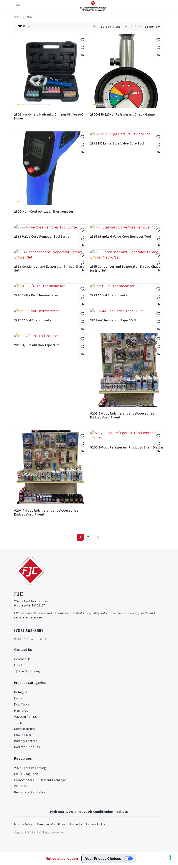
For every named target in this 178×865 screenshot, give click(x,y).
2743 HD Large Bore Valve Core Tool (117, 143)
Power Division (24, 735)
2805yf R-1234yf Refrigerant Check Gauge (122, 114)
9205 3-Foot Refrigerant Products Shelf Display (126, 447)
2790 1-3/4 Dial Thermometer (36, 295)
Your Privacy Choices (103, 858)
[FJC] (93, 6)
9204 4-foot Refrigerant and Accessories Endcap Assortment (46, 512)
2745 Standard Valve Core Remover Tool (120, 237)
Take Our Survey (28, 671)
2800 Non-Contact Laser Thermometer (43, 211)
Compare (82, 47)
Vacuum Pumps (25, 717)
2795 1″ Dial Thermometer (33, 320)
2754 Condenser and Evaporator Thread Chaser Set (50, 268)
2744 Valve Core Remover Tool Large (41, 237)
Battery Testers (25, 741)
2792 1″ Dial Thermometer (109, 295)
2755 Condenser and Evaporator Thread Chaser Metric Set (126, 268)
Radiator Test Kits (27, 747)
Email (18, 665)
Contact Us (22, 659)
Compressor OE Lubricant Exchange (40, 780)
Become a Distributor (29, 792)
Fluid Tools (21, 704)
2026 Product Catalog (30, 768)
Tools (18, 723)
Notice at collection (61, 858)
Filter (27, 26)
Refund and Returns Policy (87, 824)
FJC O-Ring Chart (26, 774)
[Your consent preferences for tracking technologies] (170, 857)
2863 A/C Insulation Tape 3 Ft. (37, 345)
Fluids (18, 698)
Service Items (24, 729)
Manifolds (21, 710)
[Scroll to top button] (171, 845)
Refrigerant (22, 692)
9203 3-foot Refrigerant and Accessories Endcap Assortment (122, 415)
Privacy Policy (23, 824)
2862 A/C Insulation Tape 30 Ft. (113, 320)
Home (17, 17)
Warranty (20, 786)
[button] (82, 40)
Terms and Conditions (51, 824)
